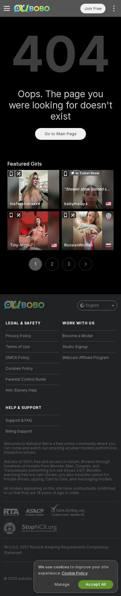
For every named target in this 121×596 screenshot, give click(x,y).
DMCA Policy (17, 357)
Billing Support (19, 431)
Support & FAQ (19, 420)
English (92, 305)
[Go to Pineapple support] (10, 528)
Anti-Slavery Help (21, 390)
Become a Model (77, 336)
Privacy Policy (18, 336)
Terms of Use (18, 347)
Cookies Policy (19, 368)
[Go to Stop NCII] (40, 528)
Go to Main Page (60, 133)
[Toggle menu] (7, 8)
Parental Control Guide (26, 379)
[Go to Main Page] (37, 8)
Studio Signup (75, 347)
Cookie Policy (74, 573)
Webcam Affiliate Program (85, 357)
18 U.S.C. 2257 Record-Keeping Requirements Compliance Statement (56, 550)
